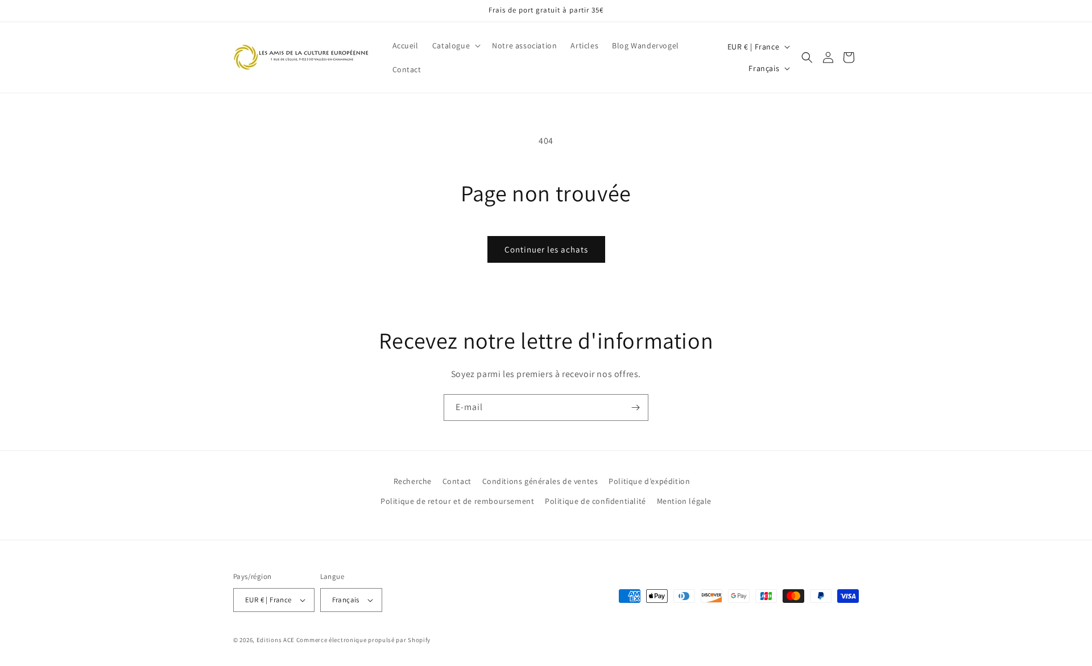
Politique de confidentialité (595, 501)
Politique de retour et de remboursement (457, 501)
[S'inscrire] (635, 407)
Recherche (413, 481)
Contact (456, 481)
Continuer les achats (546, 249)
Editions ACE (276, 640)
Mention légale (684, 501)
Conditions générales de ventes (540, 481)
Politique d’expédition (649, 481)
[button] (455, 45)
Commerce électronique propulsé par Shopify (363, 640)
